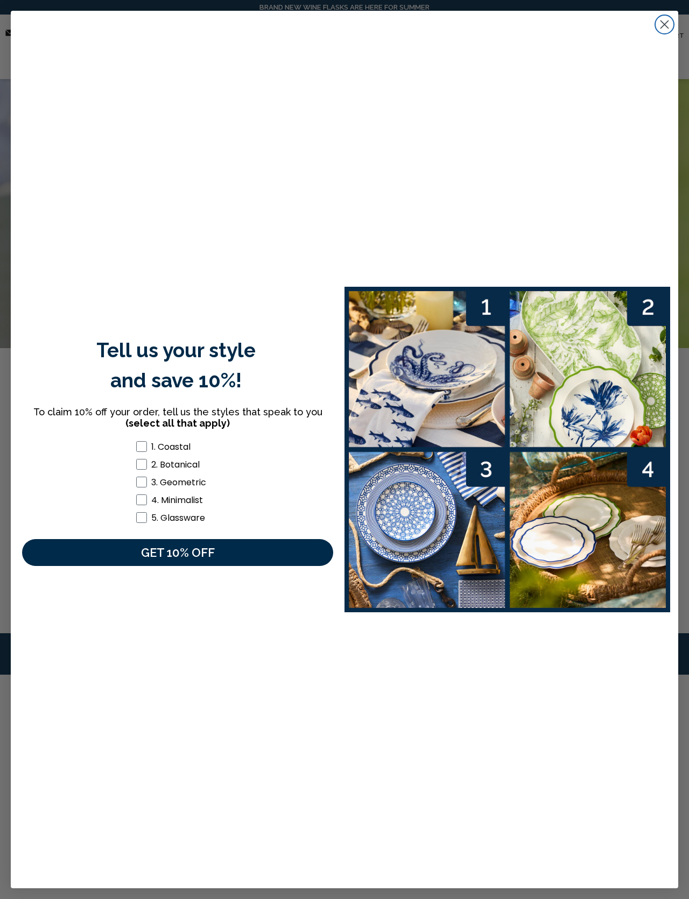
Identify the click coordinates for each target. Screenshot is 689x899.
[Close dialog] (664, 24)
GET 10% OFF (178, 553)
